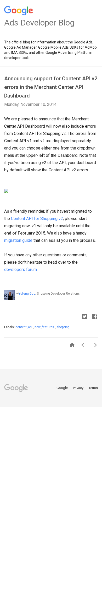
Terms (93, 388)
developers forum (20, 269)
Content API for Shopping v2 (37, 218)
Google (62, 388)
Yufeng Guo (27, 293)
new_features (45, 327)
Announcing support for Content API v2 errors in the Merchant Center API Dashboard (50, 87)
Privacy (78, 388)
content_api (24, 327)
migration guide (18, 240)
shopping (63, 327)
